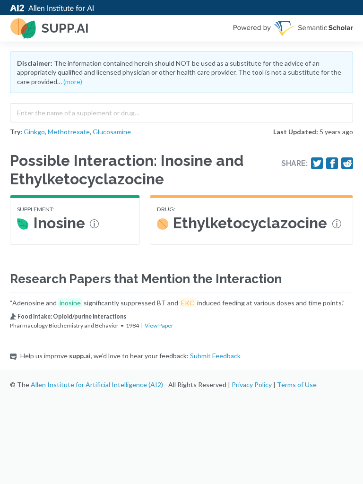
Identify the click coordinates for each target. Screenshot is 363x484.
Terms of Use (297, 384)
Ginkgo (34, 132)
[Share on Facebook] (332, 163)
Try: (16, 132)
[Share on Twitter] (317, 163)
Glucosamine (112, 132)
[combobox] (181, 110)
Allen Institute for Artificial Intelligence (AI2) (97, 384)
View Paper (159, 325)
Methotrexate (69, 132)
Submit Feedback (215, 356)
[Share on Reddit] (347, 163)
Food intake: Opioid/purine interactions (71, 316)
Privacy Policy (252, 384)
